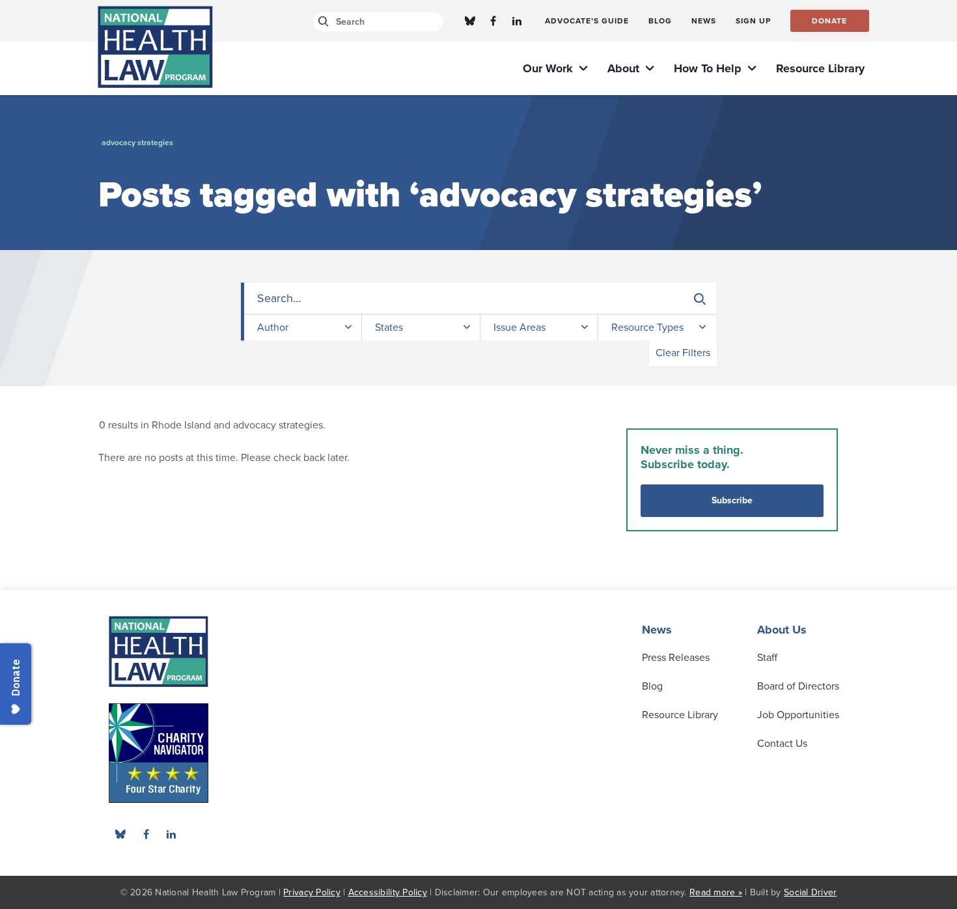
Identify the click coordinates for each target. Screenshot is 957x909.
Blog (652, 686)
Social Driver (810, 892)
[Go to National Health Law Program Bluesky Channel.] (470, 21)
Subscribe (732, 500)
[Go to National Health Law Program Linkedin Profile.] (517, 21)
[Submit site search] (321, 21)
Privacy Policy (311, 892)
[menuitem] (587, 21)
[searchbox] (480, 299)
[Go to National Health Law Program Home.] (155, 47)
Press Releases (676, 657)
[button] (699, 298)
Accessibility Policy (387, 892)
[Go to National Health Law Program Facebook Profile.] (493, 21)
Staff (767, 657)
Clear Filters (683, 352)
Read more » (715, 892)
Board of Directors (798, 686)
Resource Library (680, 714)
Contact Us (782, 743)
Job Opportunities (798, 714)
